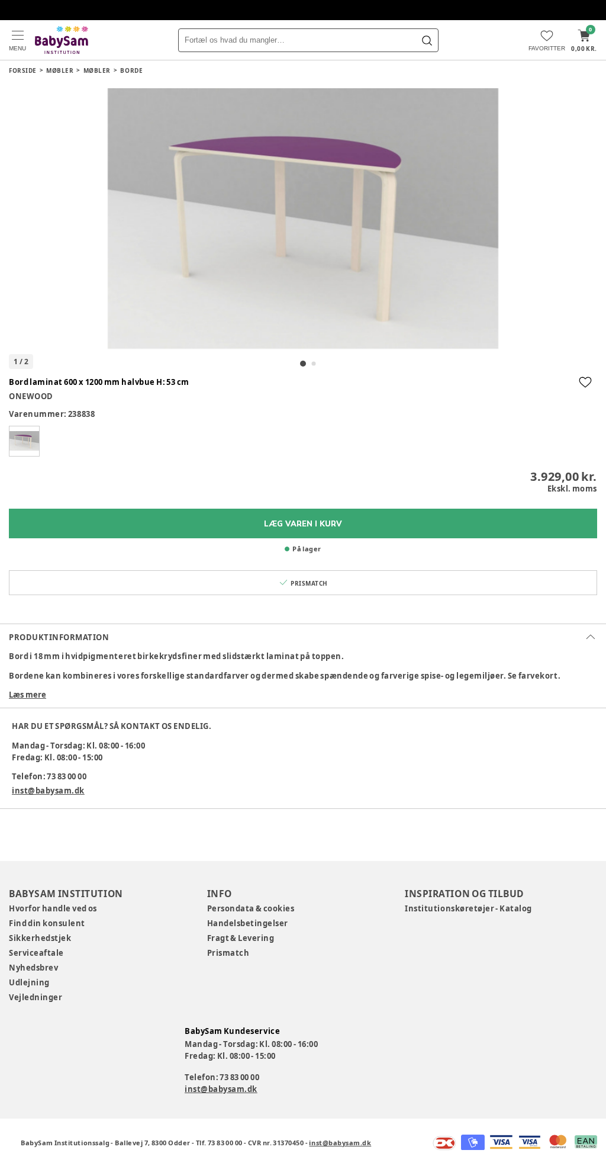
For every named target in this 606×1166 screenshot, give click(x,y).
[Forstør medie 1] (303, 218)
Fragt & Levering (241, 938)
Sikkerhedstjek (40, 938)
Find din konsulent (47, 923)
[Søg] (426, 40)
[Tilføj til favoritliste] (585, 382)
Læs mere (27, 694)
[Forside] (61, 40)
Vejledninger (35, 997)
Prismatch (228, 952)
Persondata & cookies (251, 908)
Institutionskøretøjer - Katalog (468, 908)
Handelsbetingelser (247, 923)
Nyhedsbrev (33, 967)
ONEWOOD (31, 396)
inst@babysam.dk (48, 790)
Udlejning (29, 982)
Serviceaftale (36, 952)
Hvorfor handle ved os (53, 908)
